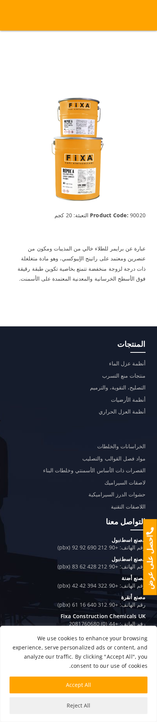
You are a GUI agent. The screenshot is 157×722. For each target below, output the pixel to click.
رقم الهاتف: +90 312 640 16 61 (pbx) (102, 604)
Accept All (78, 684)
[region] (78, 674)
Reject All (78, 705)
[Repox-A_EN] (78, 98)
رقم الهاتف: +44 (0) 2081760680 (107, 623)
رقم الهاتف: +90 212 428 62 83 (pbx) (102, 566)
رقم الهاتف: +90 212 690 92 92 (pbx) (102, 547)
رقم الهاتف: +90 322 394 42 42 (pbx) (102, 585)
